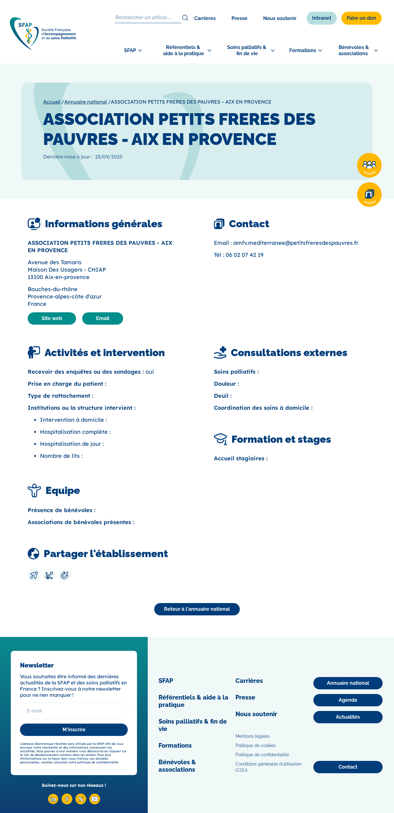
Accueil (51, 102)
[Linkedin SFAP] (53, 803)
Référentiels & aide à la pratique (193, 701)
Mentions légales (252, 736)
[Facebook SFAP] (67, 803)
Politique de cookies (255, 745)
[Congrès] (369, 165)
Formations (175, 745)
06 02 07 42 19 (244, 254)
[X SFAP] (80, 803)
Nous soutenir (279, 18)
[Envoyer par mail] (34, 575)
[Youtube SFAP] (94, 803)
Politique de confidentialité (262, 754)
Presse (239, 18)
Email (102, 318)
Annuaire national (85, 102)
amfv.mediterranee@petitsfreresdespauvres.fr (295, 242)
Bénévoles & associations (177, 765)
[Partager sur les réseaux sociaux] (49, 575)
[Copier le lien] (64, 575)
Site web (52, 318)
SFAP (166, 680)
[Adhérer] (369, 194)
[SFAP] (43, 47)
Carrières (205, 18)
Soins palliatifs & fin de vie (193, 725)
